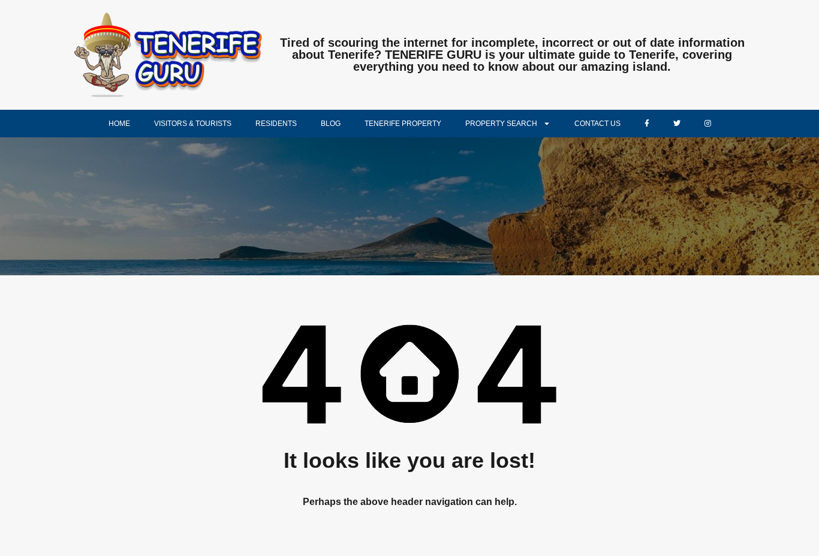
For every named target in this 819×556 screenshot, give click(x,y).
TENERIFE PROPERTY (403, 123)
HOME (119, 123)
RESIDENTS (276, 123)
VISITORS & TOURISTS (192, 123)
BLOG (331, 123)
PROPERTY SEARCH (501, 123)
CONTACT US (597, 123)
